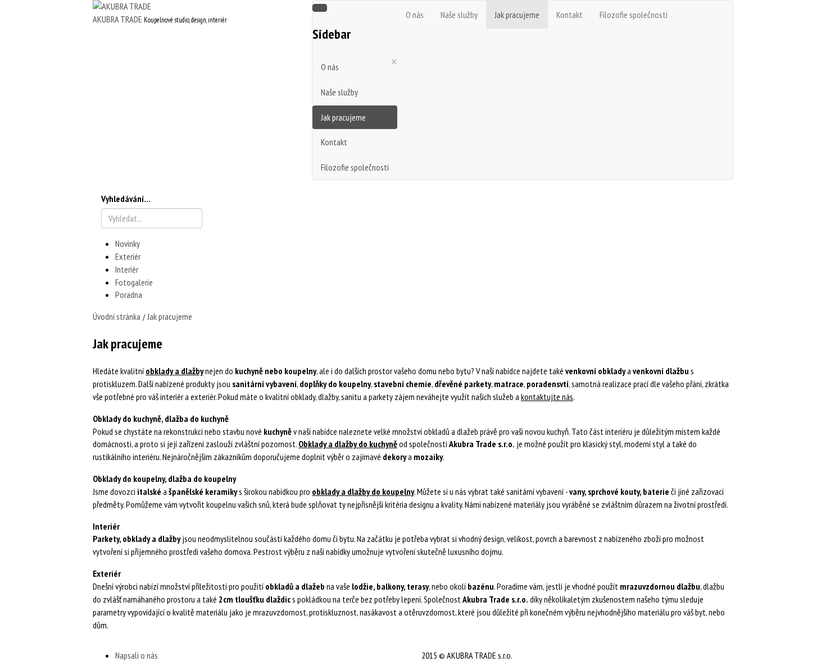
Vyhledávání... (126, 198)
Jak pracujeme (343, 117)
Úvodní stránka (116, 316)
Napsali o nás (136, 655)
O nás (330, 66)
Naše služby (339, 92)
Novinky (127, 243)
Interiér (126, 269)
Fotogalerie (134, 282)
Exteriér (127, 256)
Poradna (128, 294)
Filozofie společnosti (355, 167)
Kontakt (334, 142)
